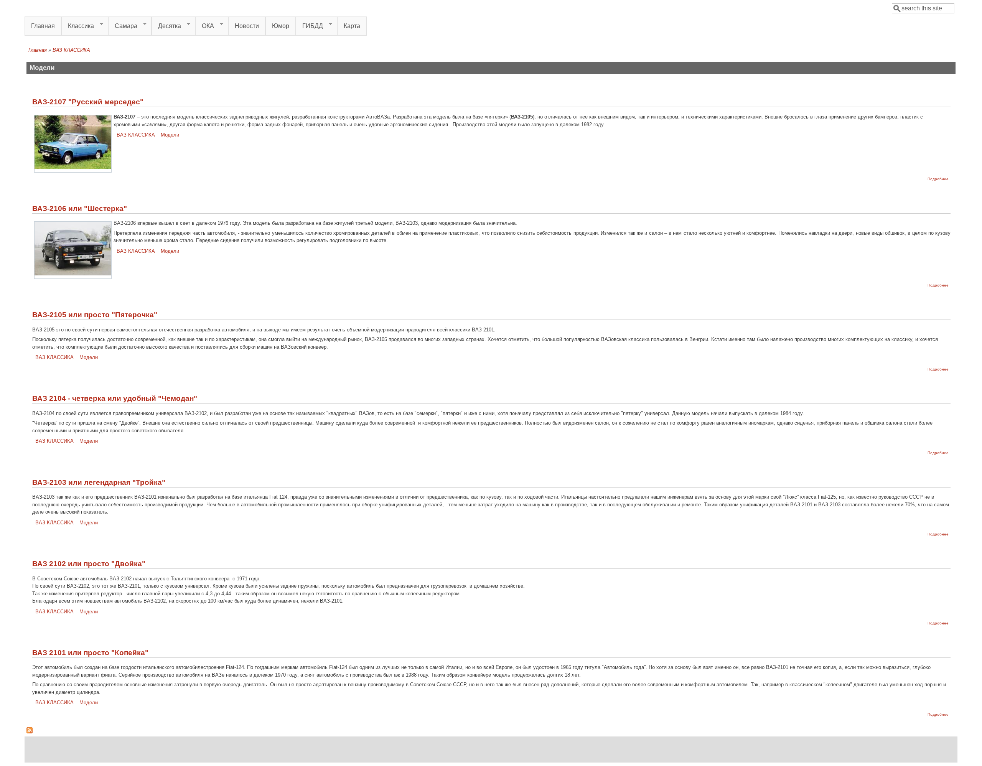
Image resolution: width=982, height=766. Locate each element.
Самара (122, 26)
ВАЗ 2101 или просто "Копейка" (90, 653)
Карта (352, 26)
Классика (77, 26)
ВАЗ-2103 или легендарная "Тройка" (98, 482)
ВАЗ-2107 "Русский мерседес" (87, 102)
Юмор (280, 26)
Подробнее (938, 179)
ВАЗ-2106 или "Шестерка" (79, 208)
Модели (170, 135)
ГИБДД (309, 26)
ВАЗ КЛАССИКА (136, 135)
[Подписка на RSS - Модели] (29, 732)
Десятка (166, 26)
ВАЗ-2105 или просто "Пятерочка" (94, 315)
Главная (43, 26)
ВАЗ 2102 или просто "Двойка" (88, 564)
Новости (247, 26)
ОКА (204, 26)
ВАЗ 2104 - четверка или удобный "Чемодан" (114, 398)
